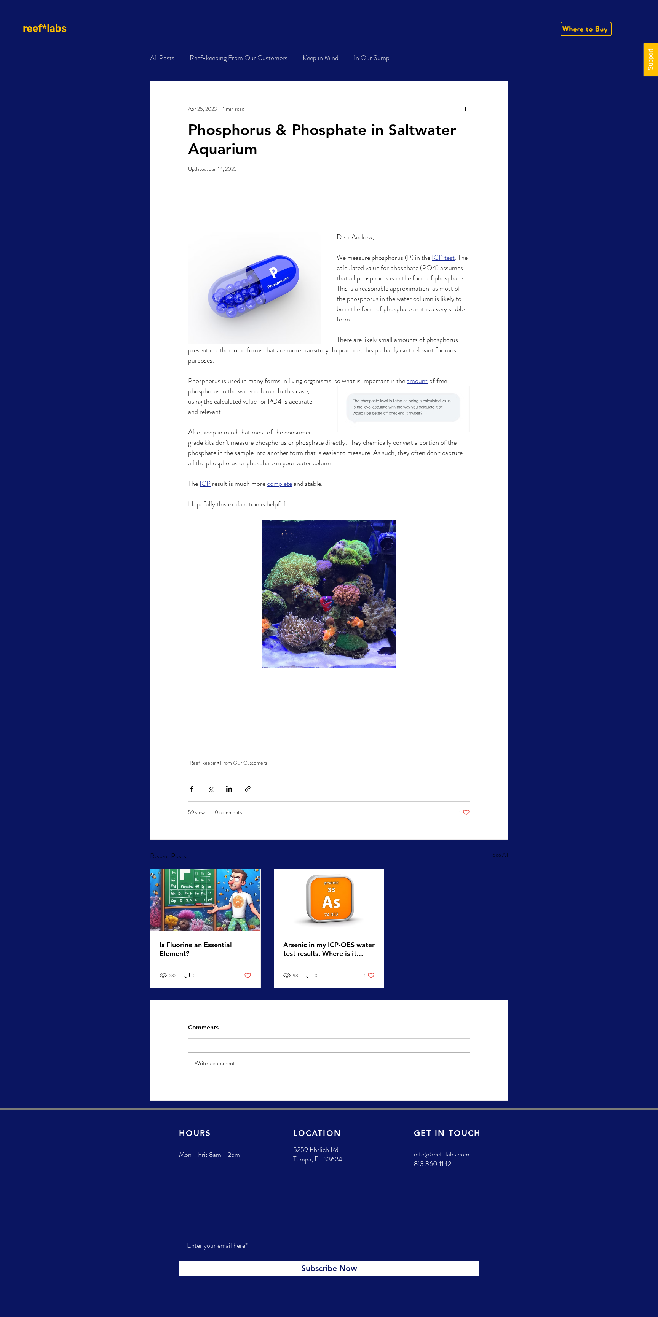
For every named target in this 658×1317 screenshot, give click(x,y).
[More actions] (465, 108)
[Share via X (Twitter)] (210, 788)
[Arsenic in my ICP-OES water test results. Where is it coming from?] (329, 900)
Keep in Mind (321, 58)
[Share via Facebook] (191, 788)
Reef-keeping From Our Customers (238, 58)
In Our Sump (372, 58)
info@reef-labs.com (442, 1154)
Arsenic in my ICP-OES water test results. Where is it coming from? (329, 949)
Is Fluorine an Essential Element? (196, 949)
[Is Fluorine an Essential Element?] (205, 900)
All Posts (162, 58)
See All (500, 855)
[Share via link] (247, 788)
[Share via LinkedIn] (229, 788)
